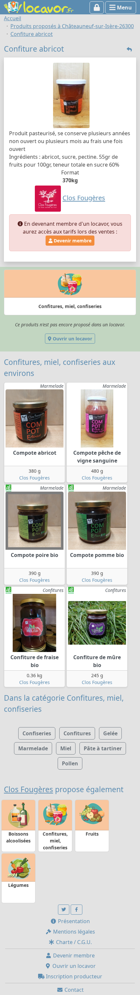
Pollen (70, 763)
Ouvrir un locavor (71, 338)
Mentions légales (73, 931)
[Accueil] (39, 6)
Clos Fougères (34, 478)
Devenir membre (71, 240)
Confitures (77, 733)
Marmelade (33, 748)
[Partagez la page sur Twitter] (64, 910)
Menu (124, 7)
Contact (73, 989)
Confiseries (36, 733)
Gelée (110, 733)
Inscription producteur (73, 976)
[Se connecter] (97, 7)
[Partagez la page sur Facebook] (76, 910)
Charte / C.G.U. (73, 942)
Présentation (73, 921)
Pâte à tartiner (103, 748)
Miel (65, 748)
